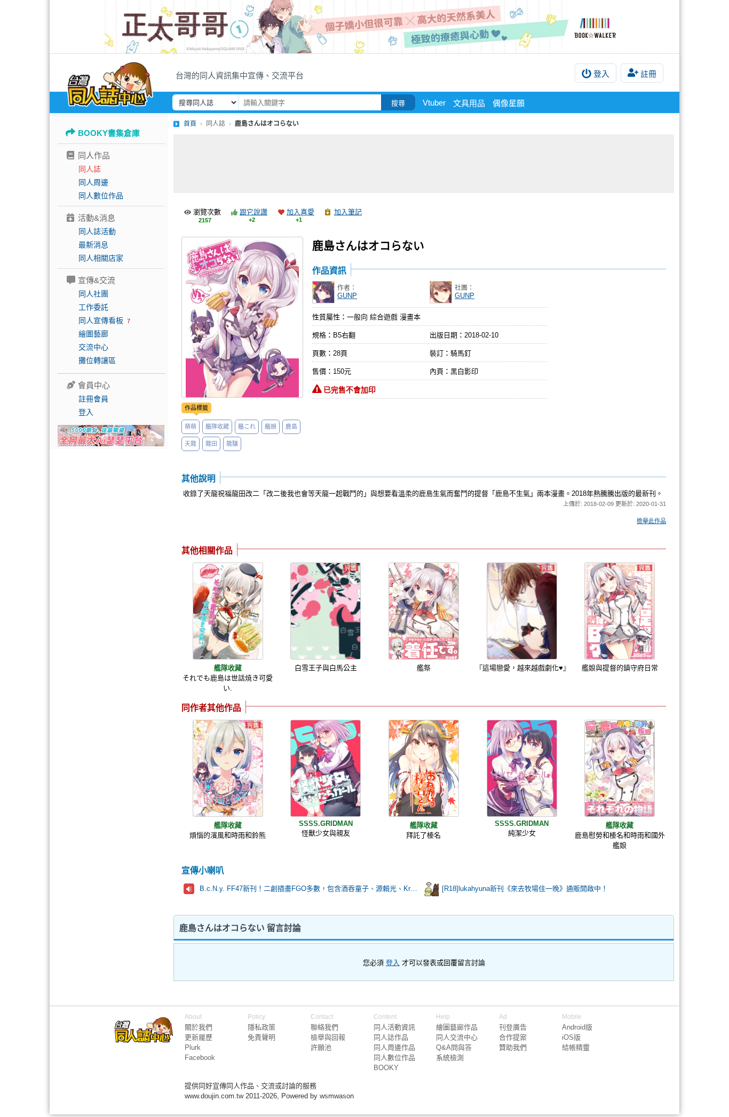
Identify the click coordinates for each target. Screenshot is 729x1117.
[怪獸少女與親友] (325, 768)
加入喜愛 (300, 212)
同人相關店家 (100, 258)
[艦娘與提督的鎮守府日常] (619, 611)
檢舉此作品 (651, 521)
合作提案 (513, 1037)
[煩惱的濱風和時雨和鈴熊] (228, 768)
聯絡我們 (324, 1027)
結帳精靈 (576, 1047)
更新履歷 (198, 1037)
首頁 (190, 123)
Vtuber (434, 102)
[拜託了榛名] (424, 768)
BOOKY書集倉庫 (109, 133)
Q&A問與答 (454, 1047)
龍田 (211, 443)
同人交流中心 (457, 1037)
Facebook (200, 1058)
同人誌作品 (391, 1037)
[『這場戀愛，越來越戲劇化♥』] (522, 611)
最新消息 (93, 244)
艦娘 (270, 426)
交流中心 (93, 347)
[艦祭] (424, 611)
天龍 (190, 443)
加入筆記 (348, 212)
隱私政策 (261, 1027)
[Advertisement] (423, 164)
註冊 (648, 73)
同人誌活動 (97, 231)
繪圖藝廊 (93, 334)
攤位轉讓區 (97, 360)
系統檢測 (450, 1058)
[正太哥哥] (364, 26)
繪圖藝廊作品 (457, 1027)
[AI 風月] (111, 440)
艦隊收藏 (217, 426)
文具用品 (469, 103)
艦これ (247, 426)
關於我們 (198, 1027)
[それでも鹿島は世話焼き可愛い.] (228, 611)
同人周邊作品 (394, 1047)
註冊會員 (93, 399)
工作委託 (93, 307)
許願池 (321, 1047)
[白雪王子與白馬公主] (325, 611)
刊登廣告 (513, 1027)
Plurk (193, 1047)
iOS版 (571, 1037)
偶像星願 (509, 103)
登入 (601, 73)
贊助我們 (513, 1047)
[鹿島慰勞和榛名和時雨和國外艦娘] (619, 768)
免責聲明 (261, 1037)
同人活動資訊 (394, 1027)
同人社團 (93, 294)
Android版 (577, 1027)
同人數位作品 (100, 195)
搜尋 (398, 103)
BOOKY (386, 1068)
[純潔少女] (522, 768)
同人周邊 (93, 182)
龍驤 (232, 443)
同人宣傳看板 (100, 320)
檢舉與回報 (328, 1037)
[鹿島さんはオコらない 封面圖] (242, 317)
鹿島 (291, 426)
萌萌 (190, 426)
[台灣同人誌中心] (110, 83)
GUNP (347, 296)
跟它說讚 (253, 212)
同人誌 (89, 169)
